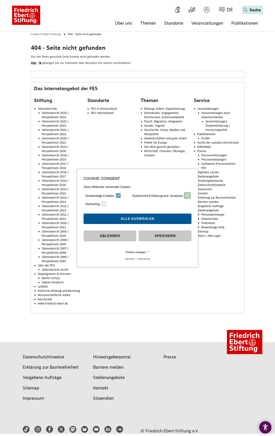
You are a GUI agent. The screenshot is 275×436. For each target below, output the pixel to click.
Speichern (165, 236)
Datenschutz (144, 259)
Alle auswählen (137, 218)
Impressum (130, 259)
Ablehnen (110, 236)
